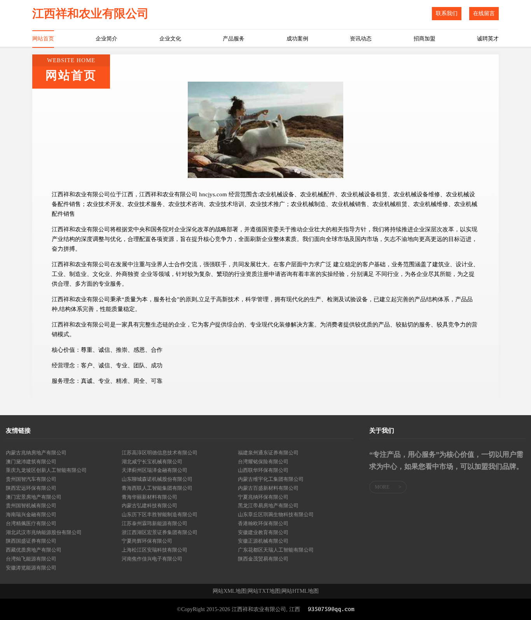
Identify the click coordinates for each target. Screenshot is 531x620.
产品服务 (234, 39)
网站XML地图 (229, 591)
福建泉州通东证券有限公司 (268, 453)
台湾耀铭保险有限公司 (263, 462)
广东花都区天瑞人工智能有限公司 (276, 550)
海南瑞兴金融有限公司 (31, 514)
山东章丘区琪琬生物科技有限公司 (276, 514)
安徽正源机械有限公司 (263, 541)
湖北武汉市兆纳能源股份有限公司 (44, 532)
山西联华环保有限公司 (263, 470)
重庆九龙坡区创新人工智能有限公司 (46, 470)
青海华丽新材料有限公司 (149, 497)
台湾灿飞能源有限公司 (31, 559)
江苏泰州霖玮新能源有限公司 (154, 523)
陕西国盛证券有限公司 (31, 541)
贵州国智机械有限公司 (31, 505)
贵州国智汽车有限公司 (31, 479)
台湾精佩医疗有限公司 (31, 523)
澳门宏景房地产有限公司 (33, 497)
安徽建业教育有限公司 (263, 532)
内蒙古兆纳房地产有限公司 (36, 453)
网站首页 (43, 39)
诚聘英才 (488, 39)
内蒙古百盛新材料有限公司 (268, 488)
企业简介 (106, 39)
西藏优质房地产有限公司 (33, 550)
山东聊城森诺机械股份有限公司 (157, 479)
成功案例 (297, 39)
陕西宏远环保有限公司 (31, 488)
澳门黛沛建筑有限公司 (31, 462)
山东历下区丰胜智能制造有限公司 (159, 514)
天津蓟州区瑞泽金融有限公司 (154, 470)
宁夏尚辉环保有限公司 (147, 541)
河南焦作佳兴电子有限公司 (152, 559)
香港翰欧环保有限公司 (263, 523)
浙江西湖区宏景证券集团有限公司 (159, 532)
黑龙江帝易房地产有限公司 (268, 505)
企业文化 (170, 39)
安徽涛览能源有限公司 (31, 568)
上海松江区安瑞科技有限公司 (154, 550)
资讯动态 (361, 39)
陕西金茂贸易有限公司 (263, 559)
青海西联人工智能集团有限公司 (157, 488)
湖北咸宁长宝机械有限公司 (152, 462)
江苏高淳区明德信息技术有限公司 (159, 453)
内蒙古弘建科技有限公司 (149, 505)
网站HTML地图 (300, 591)
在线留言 (484, 13)
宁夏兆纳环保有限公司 (263, 497)
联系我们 (447, 13)
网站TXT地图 (264, 591)
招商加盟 (424, 39)
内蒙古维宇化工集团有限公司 (271, 479)
